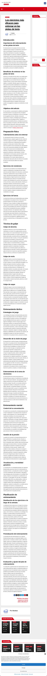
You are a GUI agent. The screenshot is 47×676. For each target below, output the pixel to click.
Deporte (27, 646)
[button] (45, 653)
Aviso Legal (31, 674)
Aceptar (23, 664)
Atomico (13, 33)
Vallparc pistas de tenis (18, 127)
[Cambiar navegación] (24, 9)
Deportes (7, 17)
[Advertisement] (39, 37)
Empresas (5, 646)
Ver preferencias (23, 671)
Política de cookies (17, 674)
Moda (31, 646)
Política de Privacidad (24, 674)
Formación (16, 646)
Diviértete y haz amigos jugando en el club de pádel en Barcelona (22, 600)
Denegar (23, 667)
